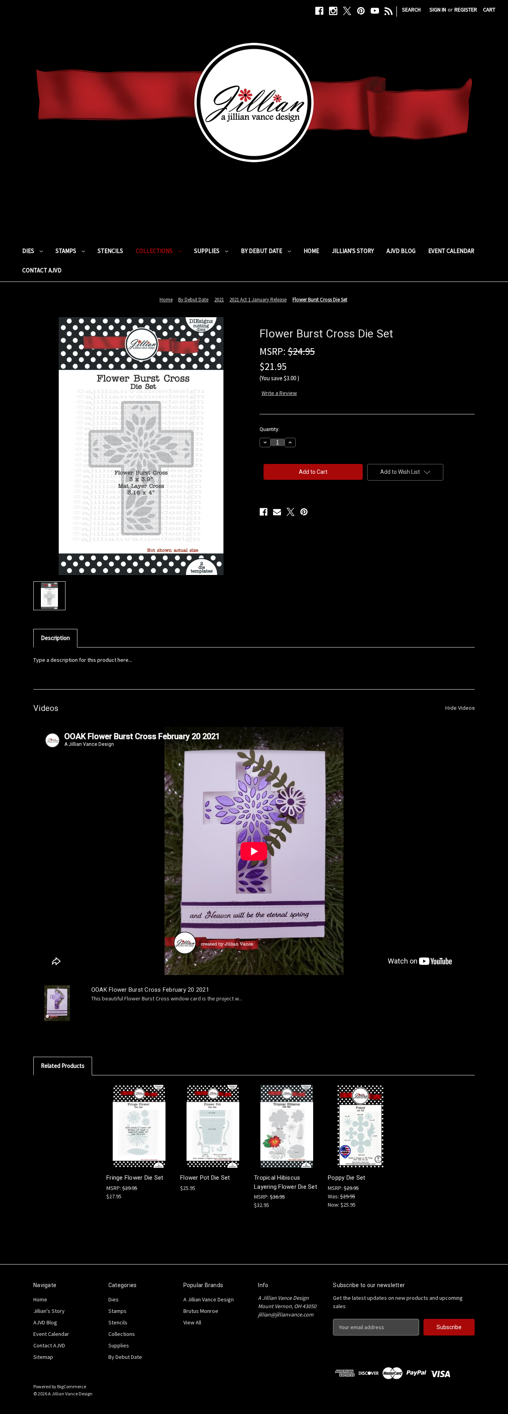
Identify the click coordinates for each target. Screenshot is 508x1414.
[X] (347, 11)
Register (465, 9)
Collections (155, 251)
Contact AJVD (42, 270)
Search (411, 9)
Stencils (110, 251)
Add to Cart (139, 1133)
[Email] (277, 511)
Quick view (138, 1119)
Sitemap (43, 1356)
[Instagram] (333, 11)
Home (311, 251)
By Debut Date (262, 251)
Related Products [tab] (63, 1065)
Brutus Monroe (200, 1310)
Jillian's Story (353, 251)
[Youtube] (375, 11)
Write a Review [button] (279, 393)
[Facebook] (319, 11)
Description (55, 638)
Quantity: (269, 429)
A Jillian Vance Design (208, 1299)
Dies (28, 251)
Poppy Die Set (346, 1177)
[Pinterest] (361, 11)
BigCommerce (71, 1386)
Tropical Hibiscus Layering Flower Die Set (285, 1182)
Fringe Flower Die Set (134, 1177)
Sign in (437, 9)
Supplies (207, 251)
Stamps (66, 251)
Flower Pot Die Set (205, 1177)
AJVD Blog (401, 251)
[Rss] (389, 11)
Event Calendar (451, 251)
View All (192, 1322)
